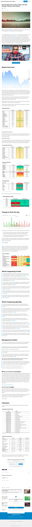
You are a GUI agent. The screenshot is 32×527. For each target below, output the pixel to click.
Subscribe (25, 1)
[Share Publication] (22, 1)
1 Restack (11, 469)
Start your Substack (14, 523)
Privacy (15, 521)
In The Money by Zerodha (14, 34)
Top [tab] (2, 487)
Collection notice (20, 521)
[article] (16, 492)
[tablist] (5, 478)
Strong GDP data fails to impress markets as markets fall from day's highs (12, 490)
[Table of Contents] (0, 263)
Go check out (4, 384)
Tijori (3, 246)
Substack (12, 525)
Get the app (19, 523)
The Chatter (17, 371)
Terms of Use (19, 509)
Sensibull (6, 242)
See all (3, 509)
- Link (15, 356)
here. (12, 384)
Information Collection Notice (15, 510)
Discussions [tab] (7, 487)
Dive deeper (24, 276)
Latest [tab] (5, 487)
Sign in (30, 1)
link (25, 395)
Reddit (12, 387)
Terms (17, 521)
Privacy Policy (21, 510)
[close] (23, 495)
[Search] (20, 1)
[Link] (0, 67)
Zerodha (6, 493)
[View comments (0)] (5, 10)
